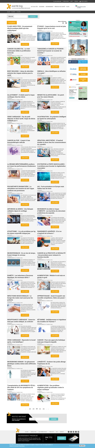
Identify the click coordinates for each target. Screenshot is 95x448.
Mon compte (84, 1)
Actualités (34, 6)
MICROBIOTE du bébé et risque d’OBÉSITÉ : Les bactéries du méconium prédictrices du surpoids (51, 211)
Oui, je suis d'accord (73, 445)
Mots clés (11, 16)
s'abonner (61, 438)
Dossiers (41, 6)
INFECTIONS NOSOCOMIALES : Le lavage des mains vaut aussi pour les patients (20, 298)
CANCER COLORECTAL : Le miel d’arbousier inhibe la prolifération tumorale (18, 51)
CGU (57, 431)
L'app (71, 1)
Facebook (68, 431)
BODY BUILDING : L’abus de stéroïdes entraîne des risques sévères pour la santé (20, 73)
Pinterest (73, 431)
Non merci (82, 445)
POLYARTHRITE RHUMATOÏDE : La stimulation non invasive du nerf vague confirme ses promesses (20, 188)
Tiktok (76, 431)
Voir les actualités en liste (63, 23)
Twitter (71, 431)
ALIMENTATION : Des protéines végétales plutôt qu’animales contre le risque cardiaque (50, 387)
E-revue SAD (66, 1)
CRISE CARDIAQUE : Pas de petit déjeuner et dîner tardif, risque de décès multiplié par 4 (21, 119)
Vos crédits (83, 74)
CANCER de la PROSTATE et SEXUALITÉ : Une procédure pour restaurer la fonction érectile (51, 255)
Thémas (76, 1)
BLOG (67, 6)
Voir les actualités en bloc (66, 23)
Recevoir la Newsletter (78, 59)
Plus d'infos (21, 446)
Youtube (78, 431)
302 (44, 408)
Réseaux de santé (60, 6)
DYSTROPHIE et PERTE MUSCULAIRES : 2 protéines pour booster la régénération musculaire (51, 166)
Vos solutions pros (83, 80)
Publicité (51, 431)
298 (30, 408)
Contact (62, 431)
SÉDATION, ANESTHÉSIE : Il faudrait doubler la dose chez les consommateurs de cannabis (51, 142)
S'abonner (53, 419)
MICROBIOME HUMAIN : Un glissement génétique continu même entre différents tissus (21, 364)
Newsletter (33, 431)
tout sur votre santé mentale (83, 69)
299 (33, 408)
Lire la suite (25, 44)
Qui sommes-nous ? (43, 431)
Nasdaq (77, 5)
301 (40, 408)
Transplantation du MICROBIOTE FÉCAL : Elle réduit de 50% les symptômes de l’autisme (21, 387)
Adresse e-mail (32, 417)
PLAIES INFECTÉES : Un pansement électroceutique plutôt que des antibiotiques (19, 28)
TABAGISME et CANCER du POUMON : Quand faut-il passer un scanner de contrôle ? (50, 51)
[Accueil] (9, 7)
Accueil (8, 11)
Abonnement (49, 6)
